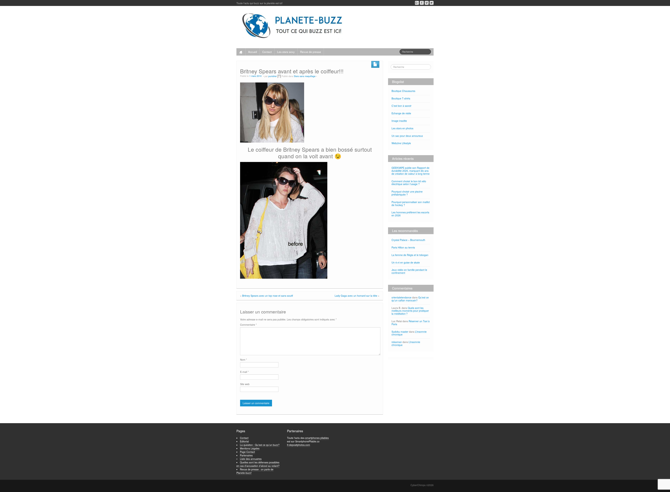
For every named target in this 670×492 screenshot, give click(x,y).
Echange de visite (401, 113)
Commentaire (248, 324)
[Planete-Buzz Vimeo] (427, 3)
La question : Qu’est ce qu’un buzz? (260, 445)
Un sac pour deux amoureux (407, 136)
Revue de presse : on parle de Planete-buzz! (254, 471)
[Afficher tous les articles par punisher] (279, 76)
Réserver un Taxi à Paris (411, 322)
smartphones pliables (317, 438)
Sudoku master (400, 331)
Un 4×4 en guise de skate (406, 262)
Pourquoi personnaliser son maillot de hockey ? (411, 203)
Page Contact (247, 452)
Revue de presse (310, 52)
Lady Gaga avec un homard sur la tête (356, 295)
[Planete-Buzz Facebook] (422, 3)
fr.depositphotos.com (298, 445)
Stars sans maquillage (304, 76)
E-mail (244, 372)
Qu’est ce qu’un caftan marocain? (410, 299)
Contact (267, 52)
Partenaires (246, 455)
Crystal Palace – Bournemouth (408, 240)
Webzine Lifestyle (401, 143)
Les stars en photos (402, 128)
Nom (243, 359)
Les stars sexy (286, 52)
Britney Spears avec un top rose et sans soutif (267, 295)
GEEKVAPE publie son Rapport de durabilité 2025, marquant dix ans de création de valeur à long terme (411, 170)
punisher (272, 76)
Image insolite (399, 120)
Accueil (252, 52)
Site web (245, 384)
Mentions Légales (249, 448)
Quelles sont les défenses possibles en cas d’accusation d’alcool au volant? (258, 464)
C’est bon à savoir (401, 105)
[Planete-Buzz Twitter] (432, 3)
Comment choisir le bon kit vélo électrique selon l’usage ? (409, 182)
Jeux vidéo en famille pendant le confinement (409, 271)
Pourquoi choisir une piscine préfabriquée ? (407, 193)
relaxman (397, 342)
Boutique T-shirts (401, 98)
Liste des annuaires (251, 459)
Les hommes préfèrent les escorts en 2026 (410, 214)
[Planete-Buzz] (292, 26)
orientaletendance (401, 297)
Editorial (244, 441)
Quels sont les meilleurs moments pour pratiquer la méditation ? (410, 311)
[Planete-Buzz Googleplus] (417, 3)
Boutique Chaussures (403, 91)
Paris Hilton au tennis (403, 247)
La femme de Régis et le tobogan (410, 255)
